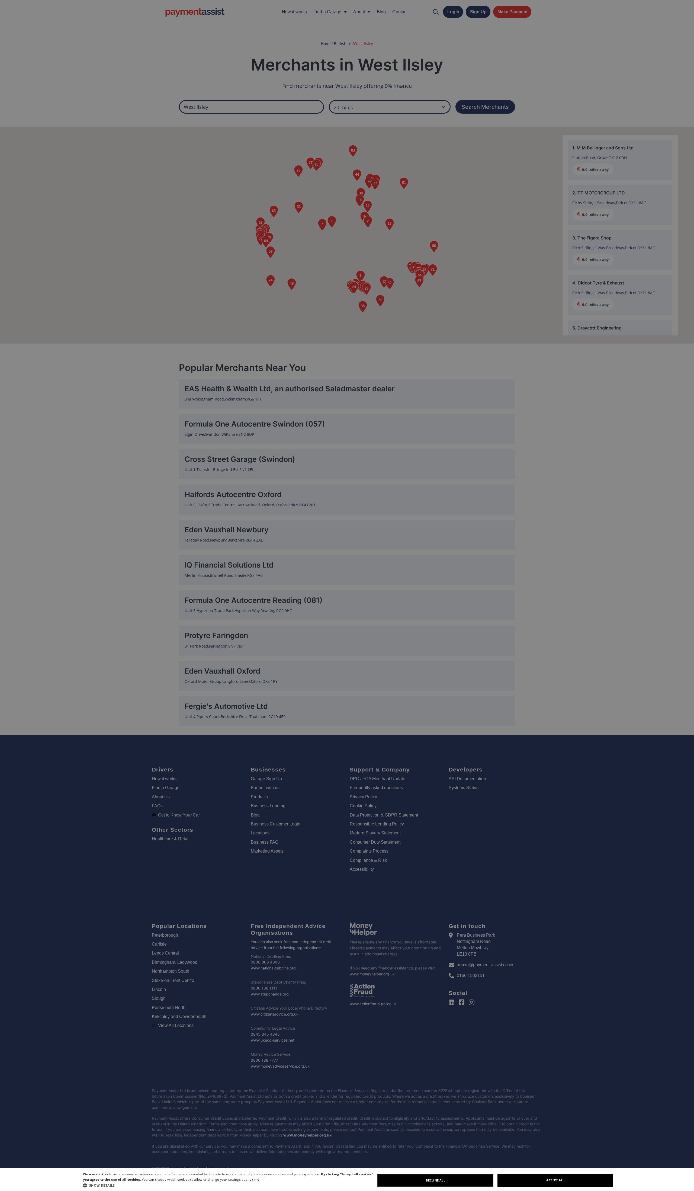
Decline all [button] (435, 1180)
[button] (229, 1185)
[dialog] (347, 1179)
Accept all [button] (555, 1180)
